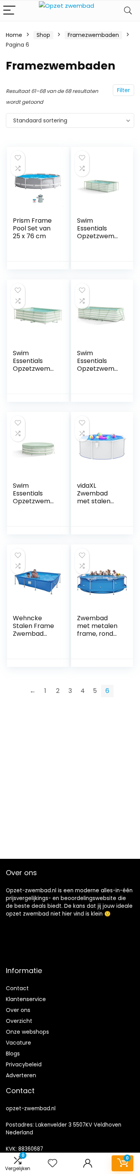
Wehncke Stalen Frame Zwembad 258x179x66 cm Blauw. (33, 634)
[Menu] (9, 10)
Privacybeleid (24, 1064)
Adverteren (21, 1075)
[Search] (128, 10)
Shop (43, 35)
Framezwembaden (93, 35)
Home (14, 35)
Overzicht (19, 1021)
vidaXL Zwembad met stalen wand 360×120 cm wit (98, 501)
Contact (17, 988)
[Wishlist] (52, 1163)
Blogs (13, 1053)
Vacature (18, 1043)
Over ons (18, 1010)
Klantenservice (26, 999)
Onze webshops (27, 1032)
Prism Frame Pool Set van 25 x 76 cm (32, 228)
